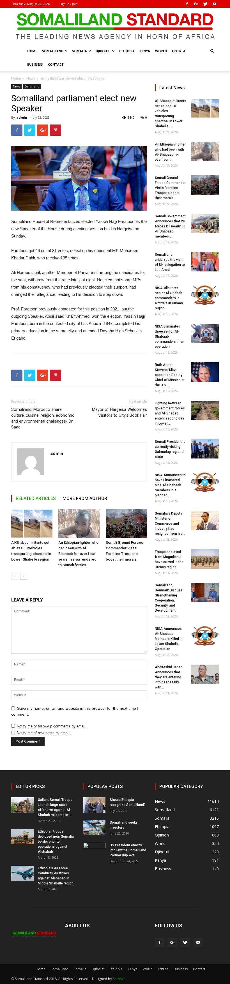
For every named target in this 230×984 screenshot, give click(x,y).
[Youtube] (214, 4)
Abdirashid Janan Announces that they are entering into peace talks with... (169, 677)
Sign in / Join (68, 4)
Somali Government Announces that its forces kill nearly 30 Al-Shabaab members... (170, 226)
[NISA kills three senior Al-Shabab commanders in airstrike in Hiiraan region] (205, 295)
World (161, 51)
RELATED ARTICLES (36, 498)
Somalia (79, 51)
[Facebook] (187, 4)
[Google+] (196, 4)
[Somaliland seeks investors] (94, 827)
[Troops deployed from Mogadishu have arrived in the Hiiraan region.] (205, 559)
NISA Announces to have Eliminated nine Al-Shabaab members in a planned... (170, 485)
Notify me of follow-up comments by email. (51, 726)
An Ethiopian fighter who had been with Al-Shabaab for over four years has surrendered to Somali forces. (78, 553)
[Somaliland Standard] (115, 26)
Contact (56, 64)
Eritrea (178, 51)
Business (35, 64)
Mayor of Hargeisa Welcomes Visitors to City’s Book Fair (119, 412)
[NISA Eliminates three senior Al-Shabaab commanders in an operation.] (205, 333)
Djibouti (103, 51)
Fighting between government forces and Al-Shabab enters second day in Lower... (170, 413)
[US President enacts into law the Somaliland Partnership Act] (94, 850)
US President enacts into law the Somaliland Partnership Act (128, 850)
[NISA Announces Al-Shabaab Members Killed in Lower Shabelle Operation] (205, 636)
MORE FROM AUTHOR (85, 498)
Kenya (145, 51)
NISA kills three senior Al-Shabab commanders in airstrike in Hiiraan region (169, 298)
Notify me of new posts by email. (43, 733)
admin (21, 117)
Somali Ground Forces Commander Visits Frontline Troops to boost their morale (170, 188)
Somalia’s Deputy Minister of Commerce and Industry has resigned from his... (170, 523)
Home (32, 51)
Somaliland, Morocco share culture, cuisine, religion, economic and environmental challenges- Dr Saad (42, 418)
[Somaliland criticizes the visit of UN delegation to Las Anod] (205, 261)
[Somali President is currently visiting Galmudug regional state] (205, 448)
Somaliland (52, 51)
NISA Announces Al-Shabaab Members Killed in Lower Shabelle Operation (169, 639)
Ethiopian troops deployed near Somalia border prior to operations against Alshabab (56, 841)
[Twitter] (205, 4)
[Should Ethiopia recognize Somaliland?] (94, 805)
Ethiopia (127, 51)
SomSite (119, 978)
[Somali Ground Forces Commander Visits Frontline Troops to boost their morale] (126, 523)
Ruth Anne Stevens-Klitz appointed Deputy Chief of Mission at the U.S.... (170, 375)
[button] (212, 51)
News (30, 78)
